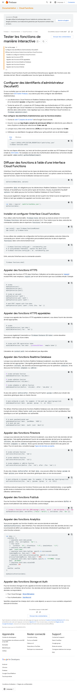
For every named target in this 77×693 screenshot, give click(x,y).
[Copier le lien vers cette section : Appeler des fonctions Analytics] (42, 519)
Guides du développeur (9, 637)
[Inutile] (71, 31)
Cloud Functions (26, 8)
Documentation (9, 8)
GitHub (4, 651)
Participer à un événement (35, 649)
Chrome (4, 667)
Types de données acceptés (44, 446)
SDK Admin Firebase (21, 94)
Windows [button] (18, 137)
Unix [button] (10, 137)
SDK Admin (15, 153)
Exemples (5, 645)
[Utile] (69, 31)
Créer (36, 31)
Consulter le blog (32, 637)
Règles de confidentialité (24, 684)
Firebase (6, 31)
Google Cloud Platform (9, 673)
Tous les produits (7, 676)
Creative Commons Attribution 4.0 (55, 620)
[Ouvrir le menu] (3, 2)
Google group (56, 643)
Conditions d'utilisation (9, 684)
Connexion (71, 2)
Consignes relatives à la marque (61, 649)
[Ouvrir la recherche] (47, 2)
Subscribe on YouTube (33, 646)
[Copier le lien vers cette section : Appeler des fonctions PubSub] (40, 497)
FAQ (53, 652)
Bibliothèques (6, 648)
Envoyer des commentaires (62, 37)
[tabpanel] (40, 143)
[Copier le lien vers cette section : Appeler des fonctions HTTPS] (39, 270)
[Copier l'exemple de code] (71, 140)
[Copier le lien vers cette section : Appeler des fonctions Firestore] (42, 433)
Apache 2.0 (33, 622)
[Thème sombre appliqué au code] (68, 140)
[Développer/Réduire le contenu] (16, 47)
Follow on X (30, 643)
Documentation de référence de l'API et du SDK (13, 641)
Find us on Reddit (32, 640)
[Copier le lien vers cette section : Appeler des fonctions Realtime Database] (53, 357)
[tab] (11, 137)
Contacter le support (58, 637)
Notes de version (57, 646)
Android (4, 664)
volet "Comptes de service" (23, 120)
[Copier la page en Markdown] (43, 41)
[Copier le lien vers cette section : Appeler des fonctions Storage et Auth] (49, 582)
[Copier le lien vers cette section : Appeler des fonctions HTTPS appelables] (52, 313)
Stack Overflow (56, 640)
